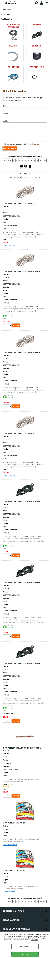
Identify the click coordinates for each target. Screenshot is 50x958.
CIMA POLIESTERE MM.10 (14, 822)
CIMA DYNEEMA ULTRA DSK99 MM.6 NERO (21, 663)
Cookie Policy (34, 940)
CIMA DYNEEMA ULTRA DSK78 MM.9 (18, 433)
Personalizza (25, 946)
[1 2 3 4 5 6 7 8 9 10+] (7, 326)
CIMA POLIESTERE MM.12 (14, 870)
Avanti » (43, 160)
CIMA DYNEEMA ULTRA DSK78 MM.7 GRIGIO (22, 271)
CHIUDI (48, 934)
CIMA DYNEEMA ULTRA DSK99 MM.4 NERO (21, 501)
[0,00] (47, 3)
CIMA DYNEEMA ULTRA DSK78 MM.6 (18, 203)
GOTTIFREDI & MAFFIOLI (11, 216)
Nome (5, 106)
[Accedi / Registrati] (42, 3)
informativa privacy (33, 144)
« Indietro (7, 160)
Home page (6, 9)
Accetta (25, 954)
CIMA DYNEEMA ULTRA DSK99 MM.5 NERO (21, 582)
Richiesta (7, 121)
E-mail (5, 113)
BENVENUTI (7, 763)
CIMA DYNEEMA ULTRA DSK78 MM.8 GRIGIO (22, 352)
